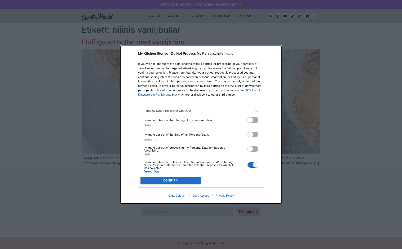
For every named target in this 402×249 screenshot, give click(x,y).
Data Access (201, 195)
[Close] (273, 54)
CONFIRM (171, 180)
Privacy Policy (225, 195)
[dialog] (201, 125)
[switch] (252, 120)
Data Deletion (177, 195)
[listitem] (201, 111)
